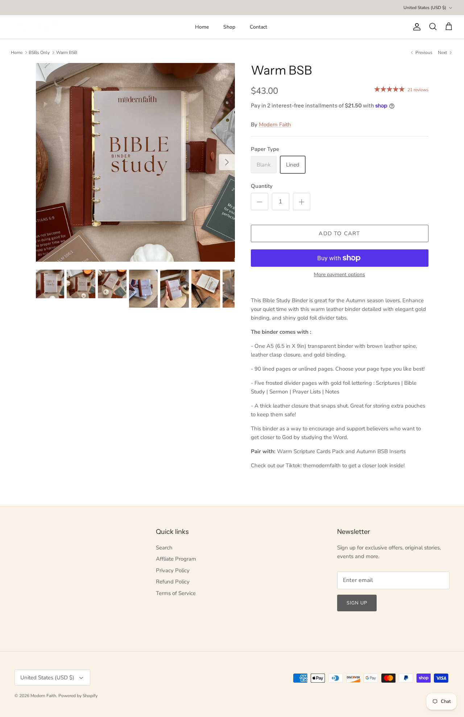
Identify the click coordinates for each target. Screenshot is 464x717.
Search (164, 547)
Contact (258, 27)
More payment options (339, 275)
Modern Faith (275, 124)
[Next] (227, 162)
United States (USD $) (424, 7)
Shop (229, 27)
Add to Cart (339, 233)
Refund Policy (173, 581)
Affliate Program (176, 558)
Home (202, 27)
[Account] (415, 26)
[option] (135, 162)
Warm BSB (66, 52)
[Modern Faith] (36, 26)
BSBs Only (39, 52)
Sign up (357, 603)
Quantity (262, 186)
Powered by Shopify (78, 696)
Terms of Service (176, 593)
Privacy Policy (173, 570)
